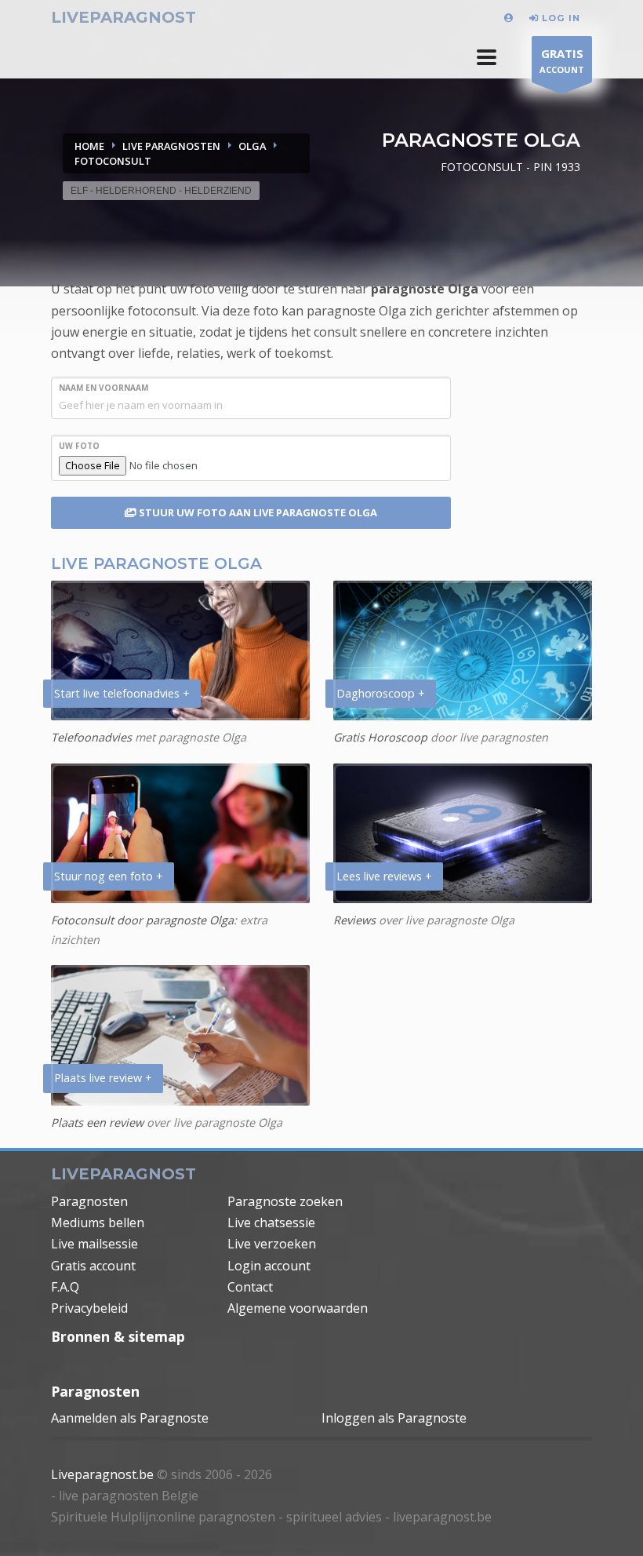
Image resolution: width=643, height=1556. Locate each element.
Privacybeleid (89, 1308)
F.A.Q (65, 1286)
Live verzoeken (271, 1243)
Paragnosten (89, 1201)
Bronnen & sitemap (118, 1336)
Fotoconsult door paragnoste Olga (142, 920)
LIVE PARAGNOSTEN (171, 146)
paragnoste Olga (424, 288)
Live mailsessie (94, 1243)
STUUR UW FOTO (256, 512)
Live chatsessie (271, 1222)
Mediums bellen (97, 1222)
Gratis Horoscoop (380, 737)
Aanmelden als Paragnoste (130, 1418)
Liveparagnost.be (102, 1474)
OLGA (252, 146)
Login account (269, 1265)
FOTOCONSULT (112, 161)
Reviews (354, 920)
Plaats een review (97, 1122)
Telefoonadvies (91, 737)
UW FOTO (79, 445)
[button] (486, 57)
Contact (250, 1286)
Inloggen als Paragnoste (394, 1418)
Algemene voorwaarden (297, 1308)
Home (89, 146)
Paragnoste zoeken (285, 1201)
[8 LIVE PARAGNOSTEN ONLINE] (511, 17)
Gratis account (93, 1265)
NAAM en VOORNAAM (103, 387)
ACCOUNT (561, 60)
